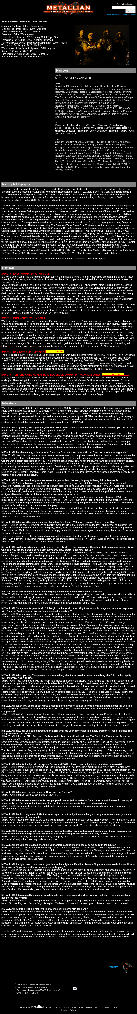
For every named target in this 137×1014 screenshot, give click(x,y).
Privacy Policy (68, 1010)
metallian (38, 1007)
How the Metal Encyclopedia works (121, 15)
